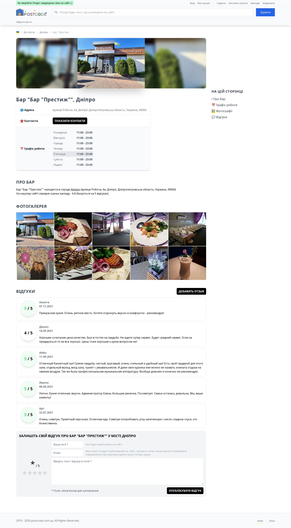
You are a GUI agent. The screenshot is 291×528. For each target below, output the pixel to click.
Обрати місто (24, 22)
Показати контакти (70, 121)
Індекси (221, 3)
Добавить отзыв (191, 291)
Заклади (255, 3)
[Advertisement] (243, 61)
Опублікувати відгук (185, 491)
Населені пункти (238, 3)
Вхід (192, 3)
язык (272, 520)
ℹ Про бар (218, 99)
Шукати (265, 12)
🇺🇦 (17, 32)
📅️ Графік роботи (224, 105)
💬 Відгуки (219, 117)
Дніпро (44, 32)
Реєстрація (203, 3)
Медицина (269, 3)
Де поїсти (29, 32)
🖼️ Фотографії (222, 111)
